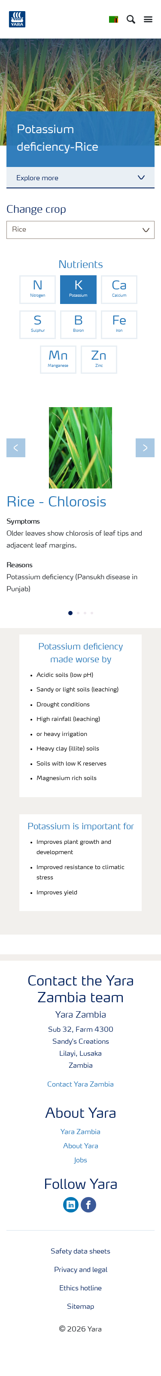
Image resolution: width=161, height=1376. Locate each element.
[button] (15, 447)
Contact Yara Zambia (80, 1084)
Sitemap (80, 1307)
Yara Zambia (80, 1132)
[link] (37, 289)
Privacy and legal (80, 1270)
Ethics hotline (80, 1288)
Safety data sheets (80, 1251)
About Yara (80, 1146)
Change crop (36, 210)
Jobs (80, 1160)
